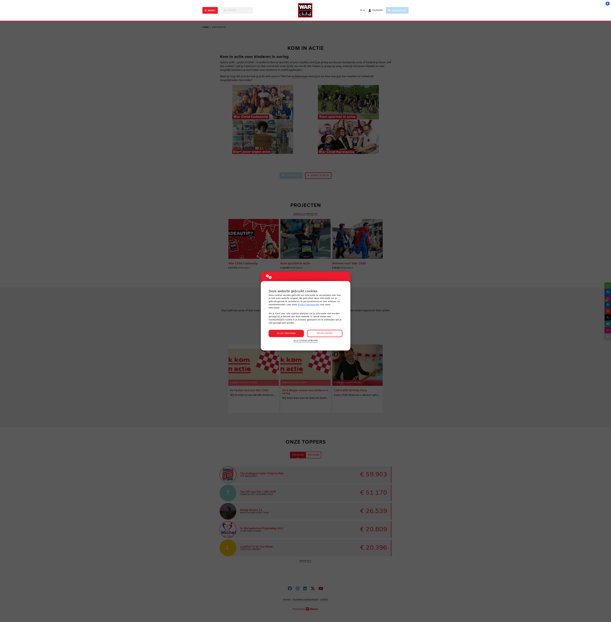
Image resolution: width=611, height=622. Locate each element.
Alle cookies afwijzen (306, 340)
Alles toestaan (286, 333)
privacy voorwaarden (308, 304)
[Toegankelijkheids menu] (607, 3)
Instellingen (325, 333)
